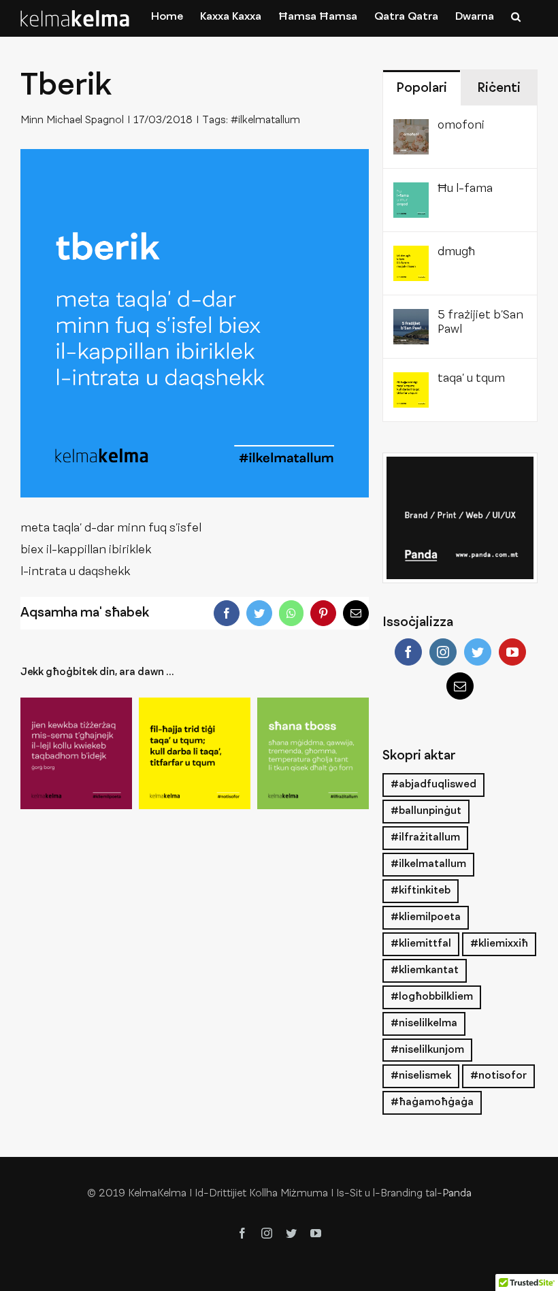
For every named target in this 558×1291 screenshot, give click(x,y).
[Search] (516, 16)
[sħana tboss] (313, 753)
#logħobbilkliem (432, 997)
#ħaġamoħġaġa (432, 1102)
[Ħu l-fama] (411, 193)
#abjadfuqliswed (433, 784)
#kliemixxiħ (499, 944)
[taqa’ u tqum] (194, 753)
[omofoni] (411, 130)
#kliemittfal (421, 944)
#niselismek (421, 1076)
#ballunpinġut (426, 811)
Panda (457, 1193)
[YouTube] (512, 652)
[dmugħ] (411, 256)
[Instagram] (443, 652)
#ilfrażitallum (425, 838)
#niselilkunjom (427, 1050)
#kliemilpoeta (426, 917)
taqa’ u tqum (471, 379)
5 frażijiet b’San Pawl (480, 323)
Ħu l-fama (465, 189)
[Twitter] (477, 652)
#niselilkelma (424, 1023)
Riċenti (499, 88)
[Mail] (460, 686)
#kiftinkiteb (420, 891)
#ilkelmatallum (265, 120)
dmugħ (456, 252)
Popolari (421, 88)
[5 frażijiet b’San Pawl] (411, 319)
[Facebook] (408, 652)
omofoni (461, 125)
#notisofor (498, 1076)
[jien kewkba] (76, 753)
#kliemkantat (425, 970)
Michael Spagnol (85, 120)
